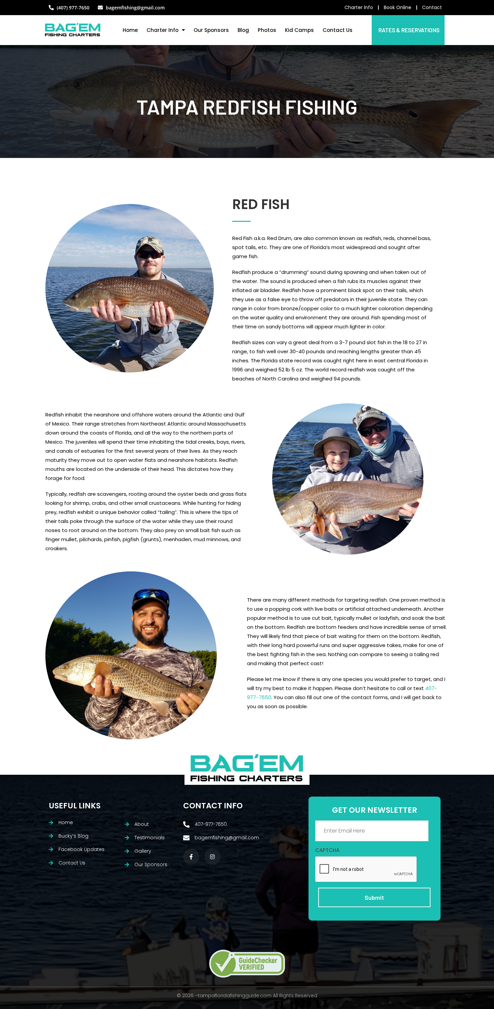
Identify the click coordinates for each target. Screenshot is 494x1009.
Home (130, 30)
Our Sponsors (211, 30)
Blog (243, 30)
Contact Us (338, 30)
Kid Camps (299, 30)
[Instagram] (212, 857)
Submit (374, 897)
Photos (267, 30)
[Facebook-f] (191, 857)
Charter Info (162, 30)
